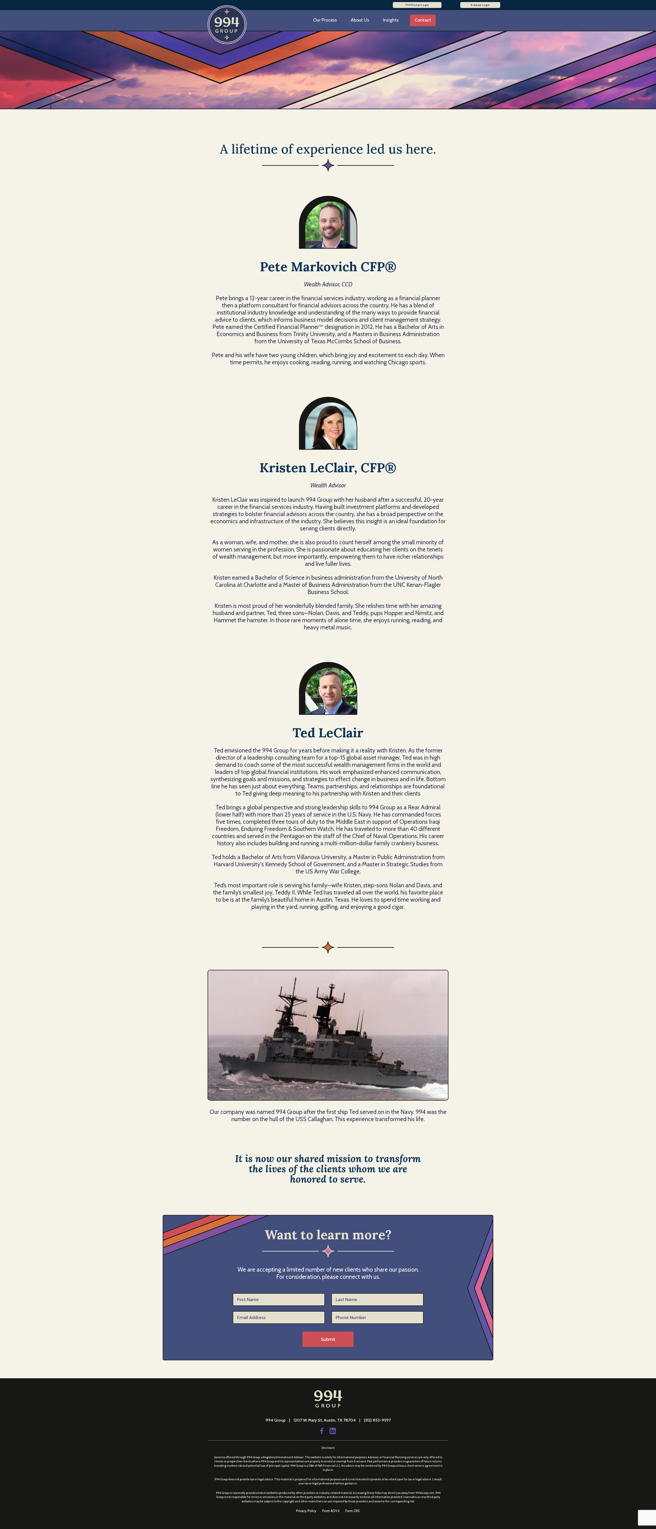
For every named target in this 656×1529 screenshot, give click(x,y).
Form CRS (352, 1511)
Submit (328, 1339)
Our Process (325, 20)
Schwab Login (480, 5)
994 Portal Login (417, 5)
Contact (423, 20)
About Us (360, 20)
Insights (391, 20)
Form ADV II (331, 1511)
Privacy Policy (306, 1511)
